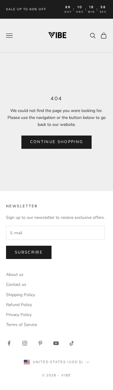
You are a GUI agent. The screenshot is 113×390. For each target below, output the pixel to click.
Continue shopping (56, 142)
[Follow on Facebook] (9, 343)
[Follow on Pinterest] (40, 343)
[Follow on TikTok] (72, 343)
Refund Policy (19, 305)
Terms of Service (21, 325)
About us (15, 274)
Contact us (16, 284)
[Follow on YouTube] (56, 343)
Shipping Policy (20, 295)
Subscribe (29, 252)
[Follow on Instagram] (25, 343)
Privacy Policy (19, 315)
